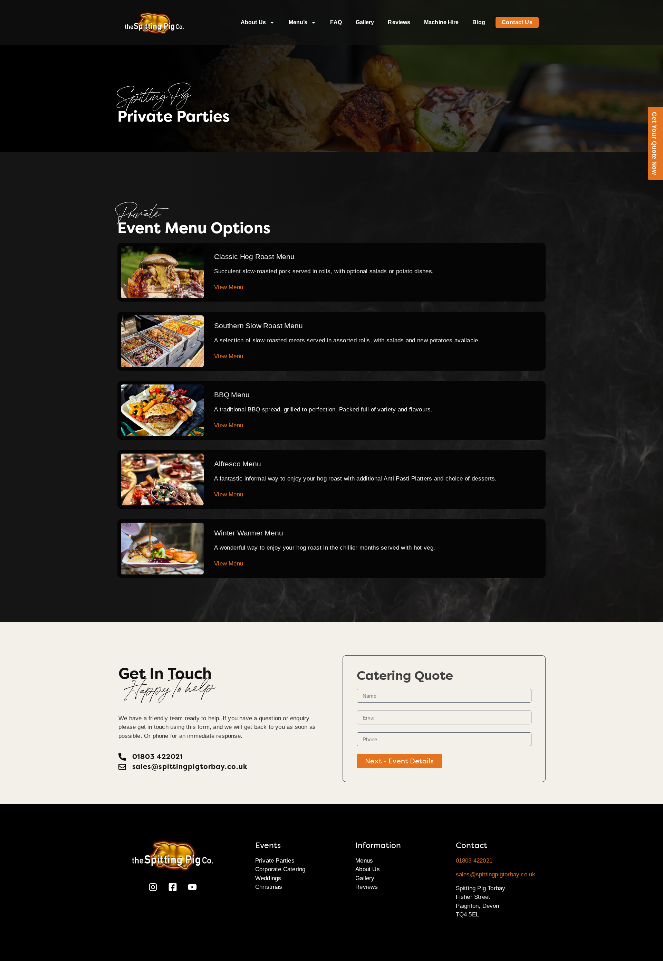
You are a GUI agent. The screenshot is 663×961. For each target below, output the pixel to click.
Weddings (268, 878)
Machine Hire (441, 22)
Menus (364, 860)
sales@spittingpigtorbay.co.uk (496, 874)
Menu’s (298, 22)
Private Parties (275, 860)
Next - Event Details (399, 761)
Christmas (268, 887)
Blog (478, 22)
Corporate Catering (280, 869)
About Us (253, 22)
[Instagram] (153, 887)
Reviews (399, 22)
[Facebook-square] (173, 887)
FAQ (336, 22)
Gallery (365, 22)
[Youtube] (192, 887)
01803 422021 (474, 860)
